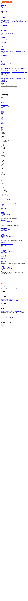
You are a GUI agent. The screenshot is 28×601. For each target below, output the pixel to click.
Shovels (2, 22)
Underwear (6, 22)
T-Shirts (16, 51)
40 (2, 176)
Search (15, 87)
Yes (3, 131)
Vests (2, 52)
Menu (2, 67)
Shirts (4, 51)
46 (2, 185)
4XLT (3, 174)
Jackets (19, 51)
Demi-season (6, 33)
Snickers (2, 39)
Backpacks (16, 21)
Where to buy (3, 10)
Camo (3, 152)
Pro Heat (4, 138)
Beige (3, 144)
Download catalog (5, 85)
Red (3, 157)
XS (3, 163)
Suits (2, 51)
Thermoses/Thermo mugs (6, 21)
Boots (5, 39)
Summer (11, 33)
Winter (2, 33)
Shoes (2, 34)
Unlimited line (10, 58)
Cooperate (11, 65)
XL (3, 168)
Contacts (2, 7)
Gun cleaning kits (23, 21)
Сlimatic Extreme (6, 140)
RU (3, 84)
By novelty (4, 194)
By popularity (5, 195)
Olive (3, 156)
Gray (3, 153)
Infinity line (15, 58)
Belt (6, 20)
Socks (12, 20)
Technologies (3, 5)
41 (2, 178)
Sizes (2, 8)
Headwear (3, 20)
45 (2, 183)
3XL (3, 171)
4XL (3, 172)
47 (2, 186)
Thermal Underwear (10, 51)
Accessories (3, 15)
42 (2, 179)
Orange (3, 147)
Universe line (3, 28)
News (2, 6)
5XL (3, 175)
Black (3, 148)
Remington (3, 89)
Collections (3, 64)
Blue (3, 149)
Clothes (2, 46)
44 (2, 182)
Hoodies (23, 51)
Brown (3, 151)
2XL (3, 170)
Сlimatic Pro (5, 141)
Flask (13, 21)
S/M (3, 161)
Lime (3, 145)
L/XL (3, 160)
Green (3, 155)
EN (3, 83)
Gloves (8, 20)
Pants (4, 52)
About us (2, 3)
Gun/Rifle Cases (17, 20)
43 (2, 181)
